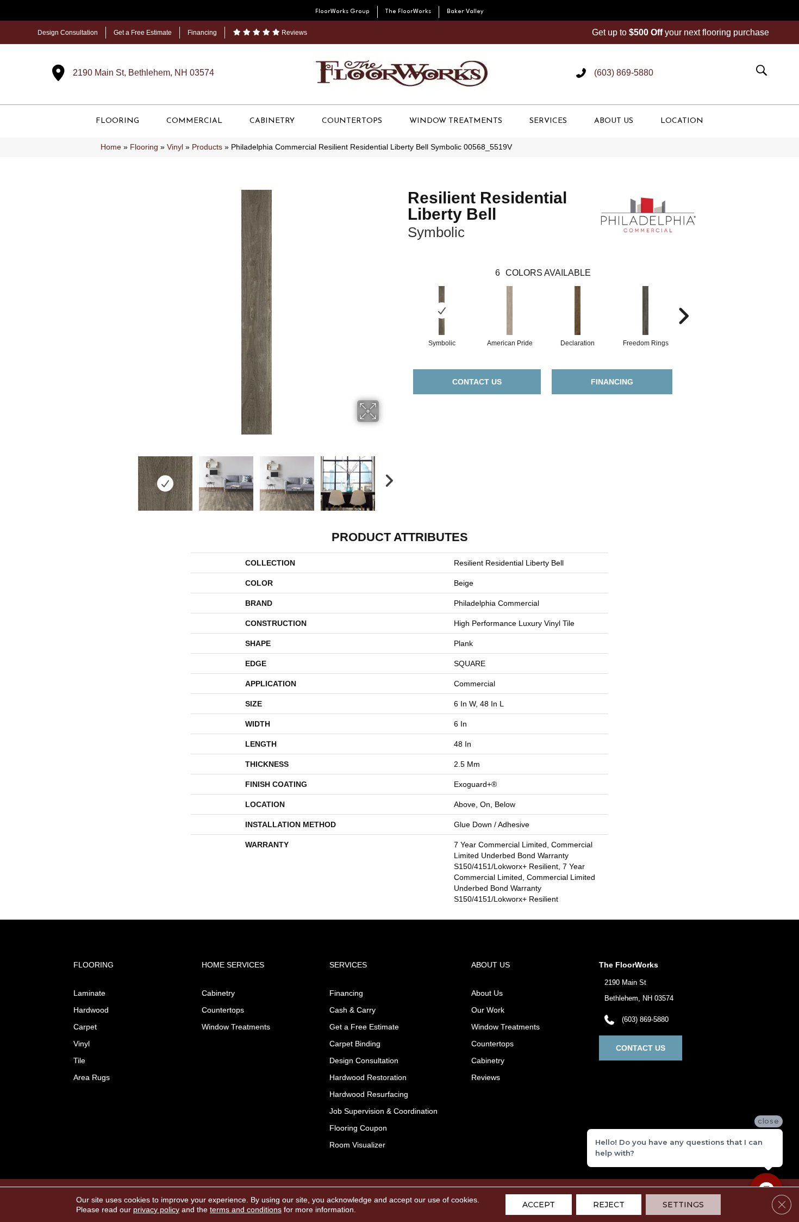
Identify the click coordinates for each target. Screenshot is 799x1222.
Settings (683, 1204)
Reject (609, 1204)
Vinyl (175, 147)
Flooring (144, 147)
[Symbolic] (442, 310)
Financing (202, 32)
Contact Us (477, 381)
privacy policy (156, 1209)
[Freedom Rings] (645, 310)
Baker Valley (465, 12)
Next (385, 478)
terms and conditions (246, 1209)
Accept (538, 1204)
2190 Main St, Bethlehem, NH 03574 (143, 72)
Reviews (293, 32)
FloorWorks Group (342, 12)
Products (207, 147)
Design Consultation (68, 32)
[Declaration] (577, 310)
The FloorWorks (408, 12)
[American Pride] (510, 310)
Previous (126, 478)
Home (111, 147)
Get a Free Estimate (143, 32)
